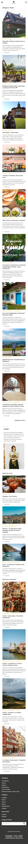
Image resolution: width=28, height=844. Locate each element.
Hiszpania (4, 808)
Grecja (4, 562)
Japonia (4, 802)
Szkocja (18, 710)
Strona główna (5, 781)
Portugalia (11, 661)
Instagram (4, 814)
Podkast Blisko (5, 787)
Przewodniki (16, 311)
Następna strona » (20, 420)
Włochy (18, 525)
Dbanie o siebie (6, 494)
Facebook (4, 816)
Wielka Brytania (14, 613)
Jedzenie (4, 218)
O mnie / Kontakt (6, 789)
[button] (14, 2)
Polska (10, 39)
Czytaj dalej (6, 52)
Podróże (4, 39)
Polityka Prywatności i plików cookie (10, 791)
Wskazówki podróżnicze (9, 526)
